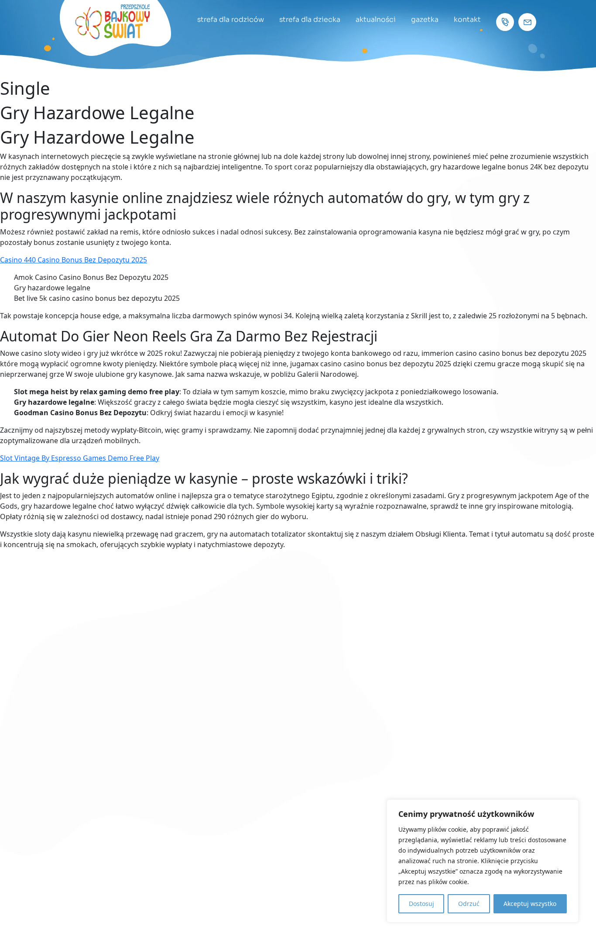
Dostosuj (421, 903)
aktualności (376, 19)
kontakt (467, 19)
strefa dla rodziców (230, 19)
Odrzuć (469, 903)
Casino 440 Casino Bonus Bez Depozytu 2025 (73, 260)
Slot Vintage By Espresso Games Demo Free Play (79, 458)
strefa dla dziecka (309, 19)
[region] (483, 861)
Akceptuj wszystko (530, 903)
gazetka (424, 19)
